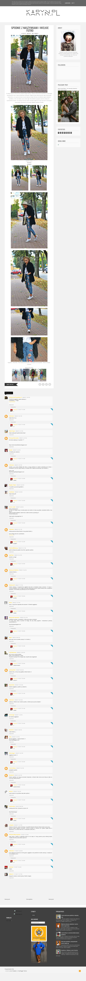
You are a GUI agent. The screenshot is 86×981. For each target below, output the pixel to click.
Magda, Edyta (12, 485)
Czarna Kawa (12, 768)
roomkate (11, 492)
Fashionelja (12, 806)
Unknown (11, 416)
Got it (73, 3)
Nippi (10, 637)
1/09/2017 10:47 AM (18, 700)
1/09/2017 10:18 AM (19, 685)
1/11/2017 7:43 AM (21, 784)
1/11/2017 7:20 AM (21, 500)
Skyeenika (11, 685)
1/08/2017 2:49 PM (20, 485)
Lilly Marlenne (12, 652)
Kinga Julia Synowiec (14, 617)
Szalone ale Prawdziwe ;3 (15, 397)
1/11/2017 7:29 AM (21, 646)
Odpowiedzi (13, 407)
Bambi (10, 450)
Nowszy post (7, 899)
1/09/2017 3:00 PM (18, 729)
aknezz (11, 791)
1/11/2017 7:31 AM (21, 693)
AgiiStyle (11, 555)
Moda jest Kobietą (13, 570)
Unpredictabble (12, 401)
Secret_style (12, 507)
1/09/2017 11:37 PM (18, 825)
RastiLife (11, 730)
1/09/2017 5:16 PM (20, 768)
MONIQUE (11, 535)
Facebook (29, 162)
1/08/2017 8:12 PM (24, 617)
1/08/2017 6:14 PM (18, 555)
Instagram (29, 164)
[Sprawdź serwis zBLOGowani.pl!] (18, 911)
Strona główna (29, 899)
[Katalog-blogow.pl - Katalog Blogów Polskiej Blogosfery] (18, 914)
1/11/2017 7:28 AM (21, 596)
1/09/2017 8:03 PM (19, 806)
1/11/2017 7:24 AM (21, 563)
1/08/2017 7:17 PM (19, 585)
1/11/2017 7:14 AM (21, 409)
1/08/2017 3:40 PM (19, 507)
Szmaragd (11, 715)
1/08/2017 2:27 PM (23, 438)
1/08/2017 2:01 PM (18, 416)
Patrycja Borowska (14, 438)
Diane (10, 602)
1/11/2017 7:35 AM (21, 746)
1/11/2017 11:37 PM (18, 874)
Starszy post (51, 899)
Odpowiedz (11, 404)
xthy (10, 737)
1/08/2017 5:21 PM (18, 529)
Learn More (67, 3)
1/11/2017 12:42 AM (18, 850)
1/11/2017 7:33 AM (21, 723)
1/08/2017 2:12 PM (19, 431)
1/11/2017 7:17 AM (21, 458)
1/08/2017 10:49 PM (21, 652)
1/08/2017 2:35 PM (18, 465)
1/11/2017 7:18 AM (21, 478)
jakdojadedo (12, 670)
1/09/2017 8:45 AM (20, 670)
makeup (33, 915)
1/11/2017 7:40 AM (21, 761)
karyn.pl (15, 409)
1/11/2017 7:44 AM (21, 818)
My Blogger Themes (23, 971)
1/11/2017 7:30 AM (21, 678)
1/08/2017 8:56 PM (16, 637)
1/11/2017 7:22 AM (21, 541)
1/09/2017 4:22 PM (19, 753)
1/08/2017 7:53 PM (16, 602)
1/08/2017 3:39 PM (18, 492)
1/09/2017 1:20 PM (18, 714)
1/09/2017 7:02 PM (17, 791)
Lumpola (11, 825)
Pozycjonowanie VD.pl (9, 969)
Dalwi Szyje (12, 431)
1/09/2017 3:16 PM (15, 736)
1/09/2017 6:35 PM (18, 775)
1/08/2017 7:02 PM (23, 570)
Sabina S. (11, 874)
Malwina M (12, 585)
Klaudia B (11, 775)
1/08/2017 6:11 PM (22, 548)
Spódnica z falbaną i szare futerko (69, 950)
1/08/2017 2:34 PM (16, 450)
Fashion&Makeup (13, 548)
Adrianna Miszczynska (14, 834)
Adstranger (12, 753)
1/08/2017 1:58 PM (26, 397)
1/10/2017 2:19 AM (24, 834)
